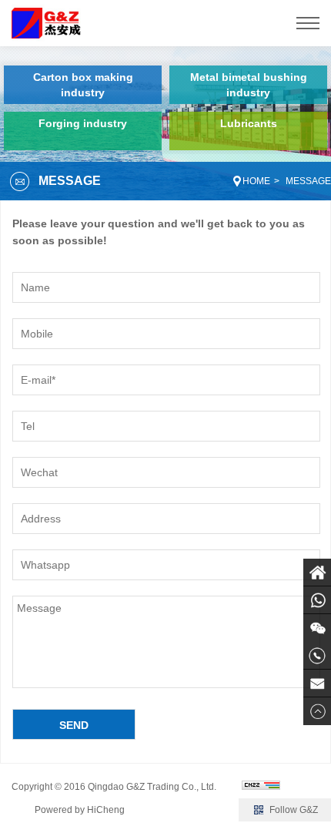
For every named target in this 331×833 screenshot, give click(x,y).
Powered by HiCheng (80, 809)
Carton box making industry (83, 85)
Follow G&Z (293, 809)
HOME (256, 181)
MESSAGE (308, 181)
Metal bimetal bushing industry (248, 85)
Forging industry (82, 123)
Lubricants (248, 123)
